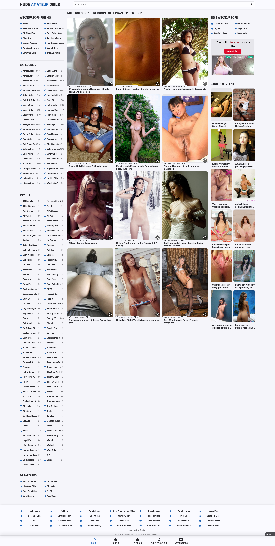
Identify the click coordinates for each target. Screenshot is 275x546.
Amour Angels (32, 235)
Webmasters (181, 543)
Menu (268, 534)
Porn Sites (94, 520)
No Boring (55, 240)
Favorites (32, 163)
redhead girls (55, 119)
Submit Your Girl (159, 543)
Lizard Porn (214, 511)
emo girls (32, 158)
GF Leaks (32, 406)
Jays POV (32, 440)
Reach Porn (52, 23)
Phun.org (27, 38)
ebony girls (32, 154)
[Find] (252, 4)
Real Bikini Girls (55, 303)
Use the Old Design (137, 530)
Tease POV (55, 352)
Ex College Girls (32, 328)
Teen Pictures (154, 520)
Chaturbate (52, 481)
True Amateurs (53, 53)
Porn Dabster (94, 511)
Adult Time (32, 211)
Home (93, 543)
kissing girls (32, 183)
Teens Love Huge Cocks (55, 367)
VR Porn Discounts (55, 28)
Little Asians (32, 464)
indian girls (32, 178)
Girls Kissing (28, 496)
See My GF (55, 318)
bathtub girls (32, 100)
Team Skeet (55, 347)
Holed (32, 430)
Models (115, 543)
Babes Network (32, 250)
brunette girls (32, 129)
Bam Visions (32, 255)
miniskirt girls (55, 85)
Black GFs (32, 269)
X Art (55, 455)
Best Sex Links (220, 33)
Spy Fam (55, 333)
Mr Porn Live (183, 520)
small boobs (55, 134)
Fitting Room (32, 386)
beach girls (32, 105)
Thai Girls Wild (55, 372)
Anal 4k (32, 240)
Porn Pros (55, 279)
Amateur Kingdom (32, 225)
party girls (55, 100)
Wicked (55, 445)
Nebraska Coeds (55, 230)
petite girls (55, 105)
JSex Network (32, 445)
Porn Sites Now (124, 525)
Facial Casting (32, 347)
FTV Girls (32, 396)
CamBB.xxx (52, 48)
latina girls (55, 71)
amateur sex (32, 80)
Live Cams (137, 543)
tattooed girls (55, 158)
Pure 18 (55, 299)
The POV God (55, 382)
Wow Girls (55, 450)
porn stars (55, 115)
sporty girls (55, 139)
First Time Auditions (32, 377)
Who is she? (55, 183)
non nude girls (55, 95)
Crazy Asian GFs (32, 294)
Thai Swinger (55, 377)
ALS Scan (32, 216)
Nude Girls (40, 4)
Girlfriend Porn (29, 33)
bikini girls (32, 110)
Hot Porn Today (213, 520)
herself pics (32, 173)
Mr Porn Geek (213, 525)
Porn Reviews (184, 511)
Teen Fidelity (55, 357)
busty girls (32, 134)
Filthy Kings (32, 372)
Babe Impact (154, 511)
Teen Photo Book (30, 28)
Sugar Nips (242, 28)
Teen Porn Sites (154, 525)
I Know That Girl (221, 23)
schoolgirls (55, 124)
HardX (32, 425)
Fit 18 (32, 382)
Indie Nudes (94, 516)
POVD (55, 289)
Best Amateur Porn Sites (124, 511)
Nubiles (55, 250)
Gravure (32, 421)
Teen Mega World (55, 362)
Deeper (32, 303)
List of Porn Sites (64, 525)
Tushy (55, 411)
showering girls (55, 129)
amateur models (32, 71)
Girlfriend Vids (243, 23)
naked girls (55, 90)
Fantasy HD (32, 362)
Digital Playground (32, 308)
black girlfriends (32, 115)
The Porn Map (154, 516)
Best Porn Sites (30, 491)
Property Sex (55, 294)
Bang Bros (32, 260)
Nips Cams (51, 496)
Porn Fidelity (55, 274)
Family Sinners (32, 357)
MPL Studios (55, 211)
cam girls (32, 139)
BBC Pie (32, 264)
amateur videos (32, 85)
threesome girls (55, 163)
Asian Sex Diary (32, 245)
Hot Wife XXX (32, 435)
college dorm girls (32, 149)
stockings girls (55, 144)
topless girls (55, 168)
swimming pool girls (55, 154)
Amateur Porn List (31, 48)
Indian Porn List (184, 525)
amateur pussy (32, 75)
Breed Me (32, 284)
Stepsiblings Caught (55, 338)
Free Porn (34, 525)
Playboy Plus (55, 269)
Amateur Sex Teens (32, 230)
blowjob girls (32, 124)
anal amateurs (32, 90)
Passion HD (55, 260)
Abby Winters (32, 206)
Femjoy (32, 367)
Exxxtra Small (32, 342)
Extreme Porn (64, 520)
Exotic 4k (32, 338)
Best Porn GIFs (29, 481)
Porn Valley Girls (55, 284)
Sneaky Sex (55, 328)
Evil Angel (32, 323)
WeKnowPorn (124, 516)
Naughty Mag (55, 225)
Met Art (55, 206)
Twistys (55, 416)
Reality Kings (55, 313)
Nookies (55, 245)
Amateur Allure (32, 220)
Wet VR (55, 440)
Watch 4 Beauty (55, 430)
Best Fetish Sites (54, 33)
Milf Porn (64, 511)
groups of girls (32, 168)
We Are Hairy (55, 435)
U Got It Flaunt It (55, 421)
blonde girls (32, 119)
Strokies (55, 342)
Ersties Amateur (30, 43)
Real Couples (55, 308)
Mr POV (55, 216)
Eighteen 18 (32, 313)
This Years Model (55, 386)
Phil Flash (55, 264)
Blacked (32, 274)
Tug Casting (55, 406)
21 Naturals (32, 201)
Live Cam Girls (29, 53)
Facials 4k (32, 352)
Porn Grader (124, 520)
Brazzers (32, 279)
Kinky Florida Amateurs (32, 455)
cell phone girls (32, 144)
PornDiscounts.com (55, 43)
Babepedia (242, 33)
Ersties (32, 318)
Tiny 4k (55, 391)
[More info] (110, 84)
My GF (49, 491)
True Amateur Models (55, 396)
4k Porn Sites (184, 516)
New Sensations (55, 235)
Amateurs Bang (54, 38)
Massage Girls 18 (55, 201)
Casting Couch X (32, 289)
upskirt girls (55, 178)
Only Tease (55, 255)
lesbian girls (55, 75)
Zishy (25, 23)
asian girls (32, 95)
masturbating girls (55, 80)
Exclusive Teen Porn (32, 333)
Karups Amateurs (32, 450)
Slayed (55, 323)
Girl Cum (32, 411)
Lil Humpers (32, 460)
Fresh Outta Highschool (32, 391)
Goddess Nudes (32, 416)
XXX (35, 520)
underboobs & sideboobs (55, 173)
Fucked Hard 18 (32, 401)
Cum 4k (32, 299)
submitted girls (55, 149)
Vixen (55, 425)
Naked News (55, 220)
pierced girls (55, 110)
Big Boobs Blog (94, 525)
